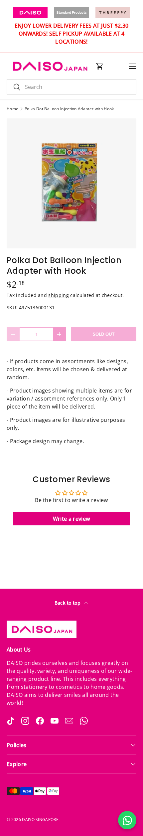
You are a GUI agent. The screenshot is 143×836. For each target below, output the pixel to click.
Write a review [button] (71, 518)
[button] (99, 66)
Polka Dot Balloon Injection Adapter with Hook (69, 109)
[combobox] (71, 87)
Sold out (104, 334)
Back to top (68, 603)
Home (12, 109)
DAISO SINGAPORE (40, 819)
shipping (58, 295)
